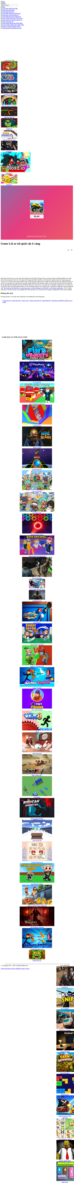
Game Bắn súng (16, 13)
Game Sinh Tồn (16, 300)
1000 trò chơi (63, 300)
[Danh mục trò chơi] (3, 7)
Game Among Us (17, 20)
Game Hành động (17, 23)
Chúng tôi (3, 968)
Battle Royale (17, 28)
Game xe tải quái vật (35, 300)
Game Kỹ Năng (15, 26)
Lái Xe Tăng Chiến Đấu (56, 288)
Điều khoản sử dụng (23, 968)
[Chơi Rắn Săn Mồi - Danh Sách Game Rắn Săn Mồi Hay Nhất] (3, 1)
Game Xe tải (25, 300)
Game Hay (11, 10)
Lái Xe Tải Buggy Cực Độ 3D (39, 288)
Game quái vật (7, 300)
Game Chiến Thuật (18, 25)
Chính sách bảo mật (12, 968)
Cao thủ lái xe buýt (24, 288)
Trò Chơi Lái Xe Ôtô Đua (11, 288)
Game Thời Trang (17, 18)
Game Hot (11, 12)
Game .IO (11, 21)
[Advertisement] (37, 47)
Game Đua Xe (14, 15)
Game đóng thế (46, 300)
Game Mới (14, 8)
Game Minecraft (16, 16)
